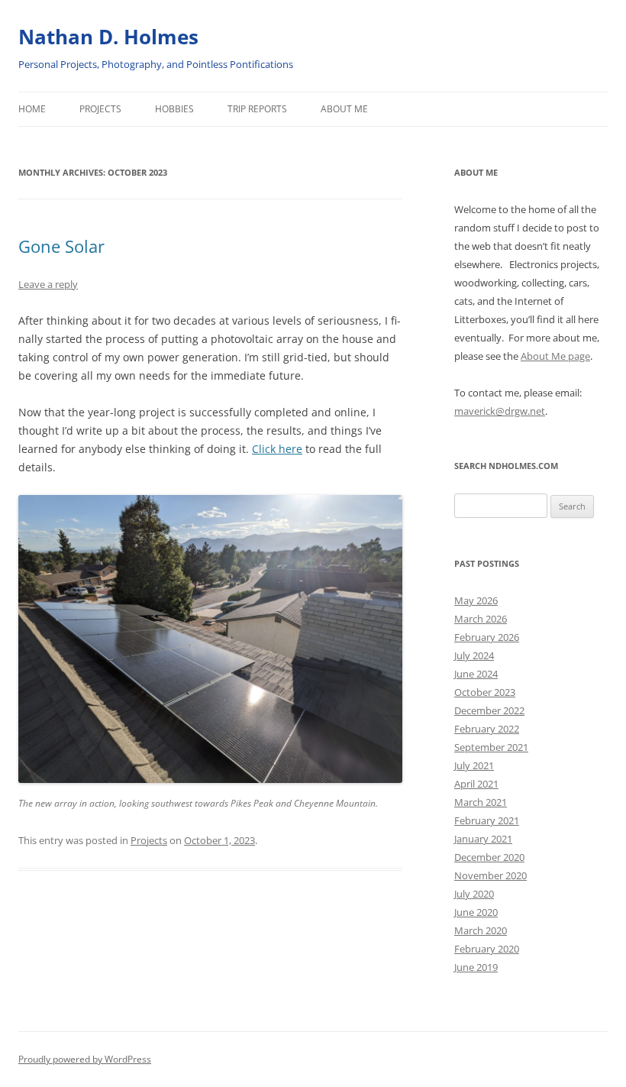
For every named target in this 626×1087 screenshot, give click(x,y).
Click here (277, 449)
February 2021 (486, 820)
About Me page (555, 356)
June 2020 (476, 912)
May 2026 (476, 600)
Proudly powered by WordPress (84, 1059)
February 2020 (486, 949)
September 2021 (491, 747)
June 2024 (476, 674)
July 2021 (474, 765)
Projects (100, 108)
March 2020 (480, 930)
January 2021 (483, 839)
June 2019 (476, 967)
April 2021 (476, 784)
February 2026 (486, 637)
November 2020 (490, 875)
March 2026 (480, 619)
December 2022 (489, 710)
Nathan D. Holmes (108, 36)
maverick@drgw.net (499, 411)
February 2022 (486, 729)
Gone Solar (61, 246)
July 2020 (474, 894)
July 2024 (474, 655)
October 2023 (484, 692)
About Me (344, 108)
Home (32, 108)
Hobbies (174, 108)
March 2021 (480, 802)
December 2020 (489, 857)
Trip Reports (257, 108)
